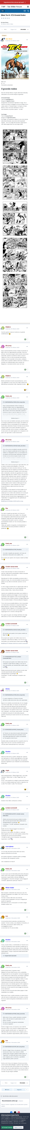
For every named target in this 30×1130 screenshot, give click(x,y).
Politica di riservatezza (16, 1116)
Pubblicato (12, 40)
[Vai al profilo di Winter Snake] (2, 888)
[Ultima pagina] (28, 29)
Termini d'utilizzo (5, 1116)
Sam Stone (5, 22)
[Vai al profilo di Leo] (2, 917)
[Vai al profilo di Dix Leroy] (2, 346)
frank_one (20, 445)
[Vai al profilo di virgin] (2, 771)
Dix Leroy (19, 402)
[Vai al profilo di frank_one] (2, 397)
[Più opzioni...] (27, 40)
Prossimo (23, 29)
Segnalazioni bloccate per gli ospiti (14, 2)
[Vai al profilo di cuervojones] (2, 847)
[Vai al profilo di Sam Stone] (2, 39)
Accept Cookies (7, 1127)
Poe (18, 549)
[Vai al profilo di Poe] (2, 509)
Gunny (19, 729)
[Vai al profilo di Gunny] (2, 689)
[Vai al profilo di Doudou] (2, 752)
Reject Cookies (18, 1127)
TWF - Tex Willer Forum (11, 7)
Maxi (12, 24)
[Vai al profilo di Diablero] (2, 328)
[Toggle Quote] (3, 402)
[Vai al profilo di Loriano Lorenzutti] (2, 624)
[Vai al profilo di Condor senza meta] (2, 567)
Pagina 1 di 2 (14, 29)
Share (7, 1089)
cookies (7, 1118)
